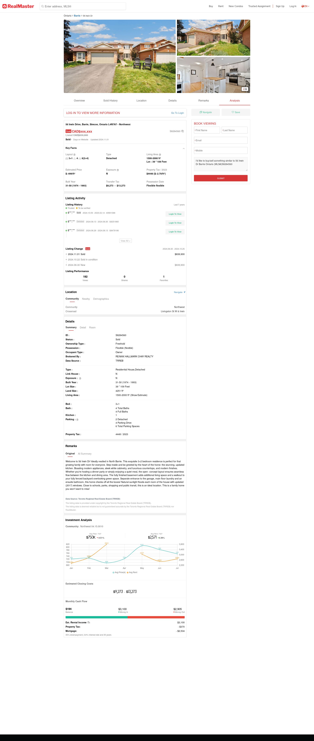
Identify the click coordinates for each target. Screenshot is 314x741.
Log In (293, 6)
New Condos (236, 6)
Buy (211, 6)
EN (305, 6)
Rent (221, 6)
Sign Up (280, 6)
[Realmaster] (18, 6)
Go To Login (177, 112)
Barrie (77, 15)
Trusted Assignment (259, 6)
